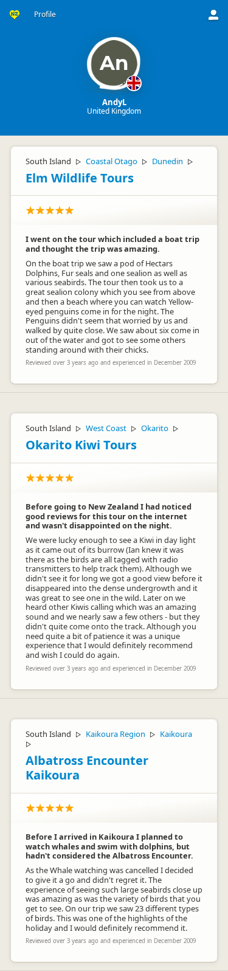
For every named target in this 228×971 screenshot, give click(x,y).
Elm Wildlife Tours (80, 178)
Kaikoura (176, 733)
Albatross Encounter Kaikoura (87, 768)
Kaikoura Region (115, 733)
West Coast (106, 428)
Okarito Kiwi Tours (81, 445)
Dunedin (167, 161)
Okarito (154, 428)
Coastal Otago (111, 161)
